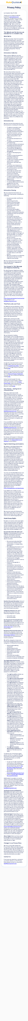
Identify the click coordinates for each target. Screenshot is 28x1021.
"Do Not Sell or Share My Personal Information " (15, 767)
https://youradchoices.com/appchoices (14, 488)
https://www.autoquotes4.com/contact (14, 298)
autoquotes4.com (14, 17)
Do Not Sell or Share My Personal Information (15, 775)
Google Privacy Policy (13, 365)
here (9, 368)
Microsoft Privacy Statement (15, 373)
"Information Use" (8, 626)
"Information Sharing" (9, 635)
